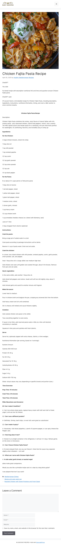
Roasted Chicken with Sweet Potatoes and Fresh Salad (22, 481)
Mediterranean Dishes (12, 476)
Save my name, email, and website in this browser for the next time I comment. (29, 528)
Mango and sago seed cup (13, 479)
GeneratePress (40, 542)
